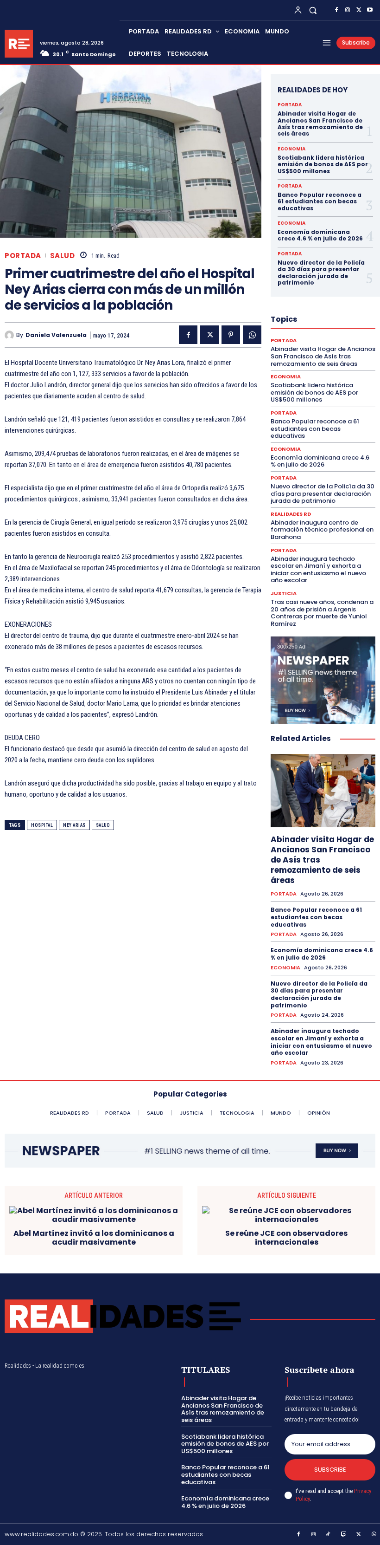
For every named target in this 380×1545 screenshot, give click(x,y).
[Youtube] (369, 10)
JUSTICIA (284, 593)
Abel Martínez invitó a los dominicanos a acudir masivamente (93, 1237)
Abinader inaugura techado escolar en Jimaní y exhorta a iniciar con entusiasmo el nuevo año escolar (318, 569)
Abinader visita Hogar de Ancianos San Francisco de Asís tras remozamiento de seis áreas (320, 123)
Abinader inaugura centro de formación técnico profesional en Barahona (322, 529)
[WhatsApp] (252, 334)
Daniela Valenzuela (56, 335)
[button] (313, 10)
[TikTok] (328, 1534)
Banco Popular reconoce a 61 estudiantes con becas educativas (319, 201)
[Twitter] (358, 10)
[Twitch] (343, 1534)
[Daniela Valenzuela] (10, 335)
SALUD (62, 255)
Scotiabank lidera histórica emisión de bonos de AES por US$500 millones (323, 164)
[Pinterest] (231, 334)
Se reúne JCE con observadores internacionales (286, 1237)
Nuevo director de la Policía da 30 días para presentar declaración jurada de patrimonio (321, 272)
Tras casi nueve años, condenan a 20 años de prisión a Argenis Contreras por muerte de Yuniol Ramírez (322, 612)
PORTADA (23, 255)
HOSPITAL (42, 825)
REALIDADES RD (291, 514)
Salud (103, 825)
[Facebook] (336, 10)
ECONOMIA (291, 149)
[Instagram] (347, 10)
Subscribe (330, 1469)
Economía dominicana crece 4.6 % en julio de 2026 (320, 235)
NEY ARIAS (74, 825)
